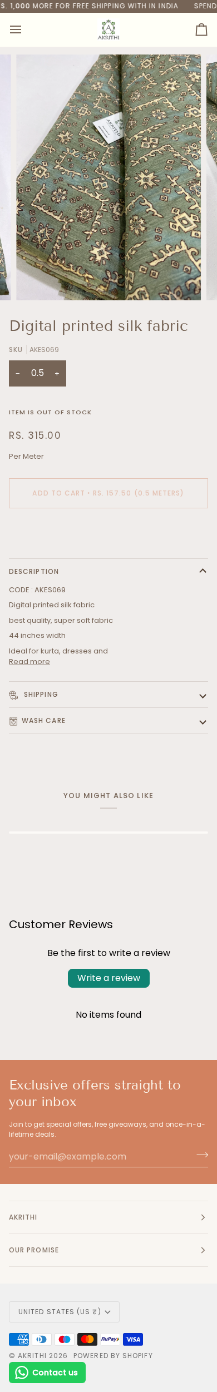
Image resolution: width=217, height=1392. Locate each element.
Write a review (108, 978)
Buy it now (108, 531)
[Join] (199, 1155)
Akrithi (32, 1355)
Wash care (44, 720)
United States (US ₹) (59, 1311)
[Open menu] (25, 30)
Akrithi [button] (23, 1217)
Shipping (40, 694)
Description (34, 571)
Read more (29, 661)
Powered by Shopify (112, 1355)
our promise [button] (34, 1250)
